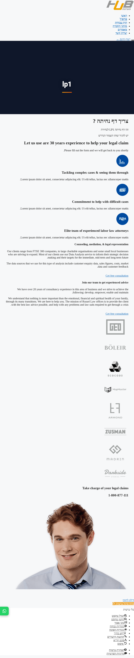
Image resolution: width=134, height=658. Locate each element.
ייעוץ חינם (123, 39)
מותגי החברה (120, 26)
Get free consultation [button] (117, 275)
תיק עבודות (121, 22)
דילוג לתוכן (128, 600)
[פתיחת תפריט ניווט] (132, 40)
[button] (123, 603)
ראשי (124, 15)
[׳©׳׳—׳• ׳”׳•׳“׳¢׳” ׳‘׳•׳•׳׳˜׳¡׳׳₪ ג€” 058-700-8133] (4, 611)
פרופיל (123, 19)
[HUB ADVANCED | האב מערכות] (120, 9)
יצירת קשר (121, 33)
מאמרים (122, 29)
